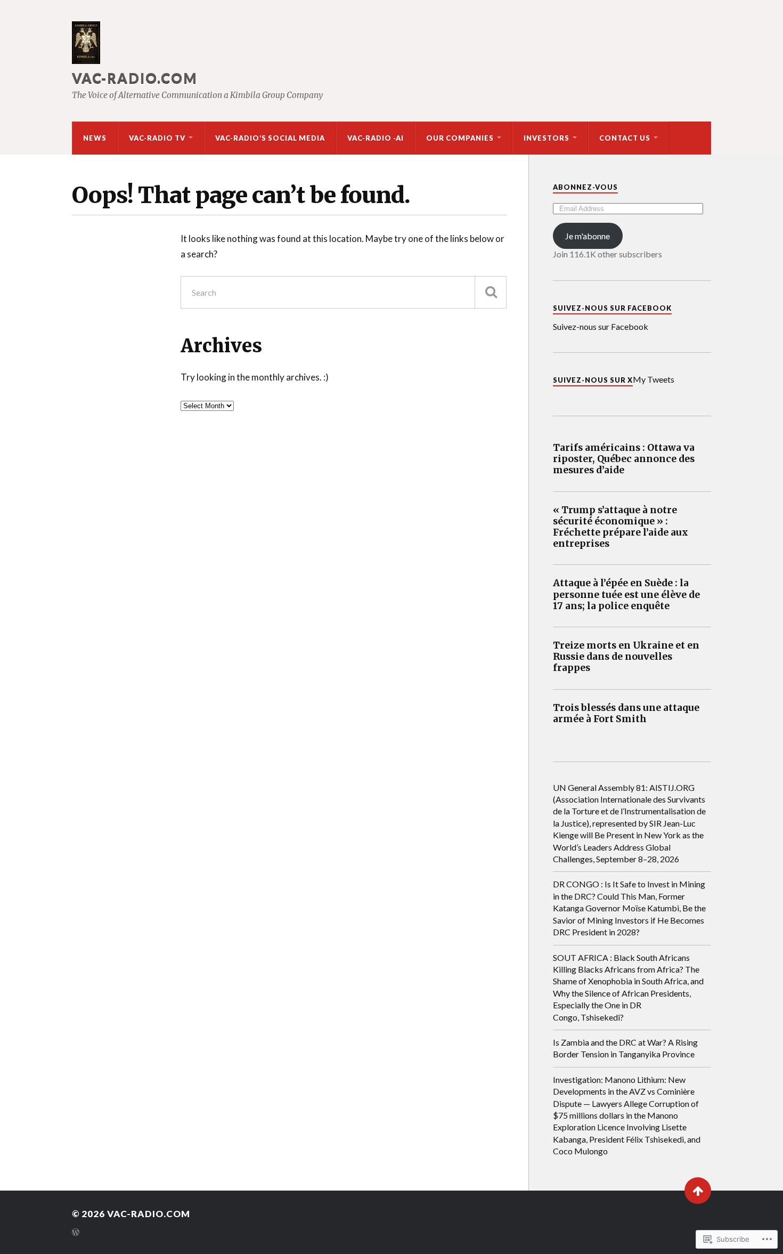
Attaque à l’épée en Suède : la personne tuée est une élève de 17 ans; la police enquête (626, 594)
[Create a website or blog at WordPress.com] (75, 1233)
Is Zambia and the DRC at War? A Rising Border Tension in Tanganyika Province (625, 1048)
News (95, 138)
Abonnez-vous (585, 187)
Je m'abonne (587, 236)
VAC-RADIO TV (157, 138)
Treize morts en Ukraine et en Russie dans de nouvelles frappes (626, 657)
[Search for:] (344, 292)
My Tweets (653, 379)
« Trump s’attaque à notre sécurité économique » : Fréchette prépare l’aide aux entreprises (620, 527)
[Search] (491, 292)
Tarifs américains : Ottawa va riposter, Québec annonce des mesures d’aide (624, 459)
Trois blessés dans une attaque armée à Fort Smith (626, 713)
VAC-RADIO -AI (375, 138)
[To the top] (697, 1190)
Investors (546, 138)
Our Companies (460, 138)
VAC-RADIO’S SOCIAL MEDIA (270, 138)
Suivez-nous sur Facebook (612, 308)
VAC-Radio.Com (135, 78)
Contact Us (624, 138)
